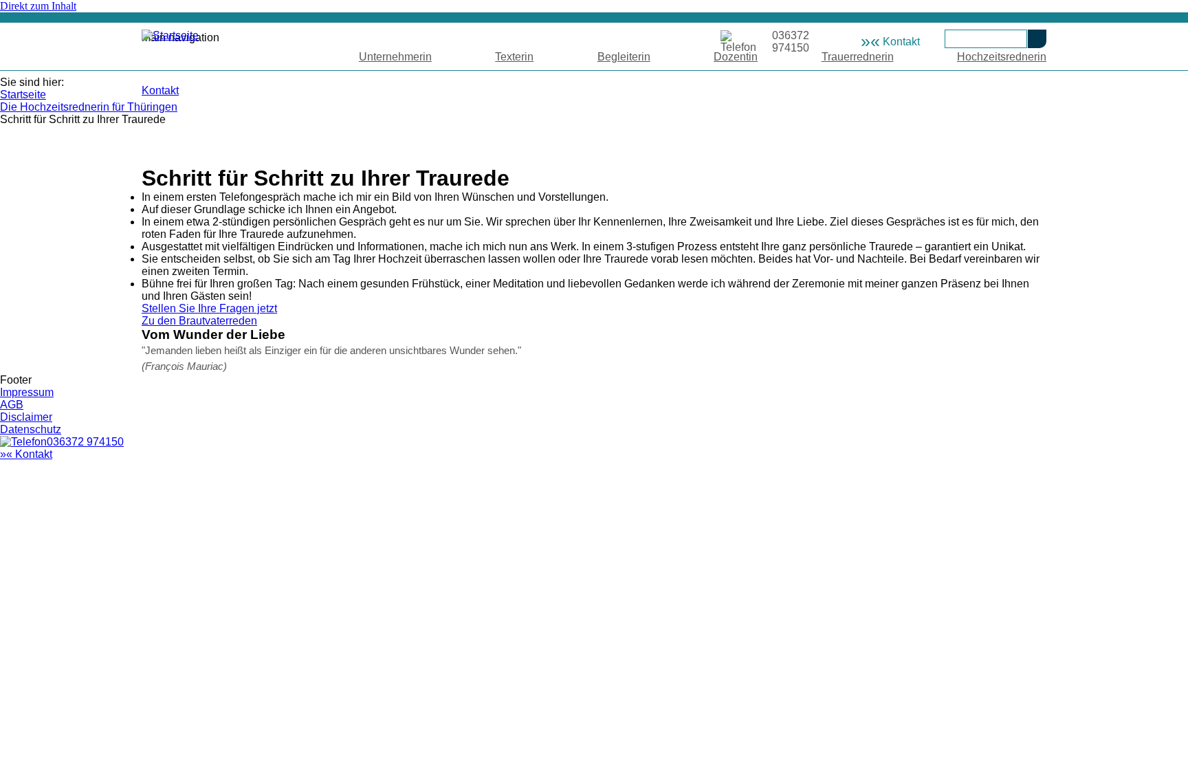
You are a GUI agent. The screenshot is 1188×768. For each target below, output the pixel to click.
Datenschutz (30, 429)
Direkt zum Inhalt (38, 6)
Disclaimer (26, 417)
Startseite (23, 94)
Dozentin (736, 57)
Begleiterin (623, 57)
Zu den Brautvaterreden (199, 321)
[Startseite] (170, 35)
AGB (11, 404)
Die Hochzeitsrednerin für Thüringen (88, 107)
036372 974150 (85, 442)
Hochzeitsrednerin (1001, 57)
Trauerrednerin (858, 57)
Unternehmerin (395, 57)
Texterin (514, 57)
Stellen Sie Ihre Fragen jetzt (209, 308)
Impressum (27, 392)
